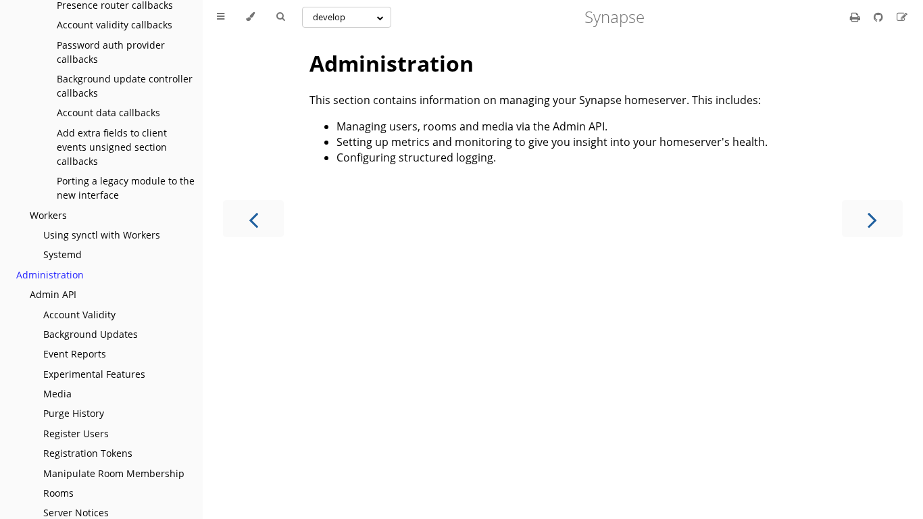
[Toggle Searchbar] (280, 17)
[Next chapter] (872, 218)
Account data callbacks (108, 112)
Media (57, 393)
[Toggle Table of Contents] (220, 17)
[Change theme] (250, 17)
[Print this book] (856, 16)
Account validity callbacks (114, 24)
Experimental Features (94, 374)
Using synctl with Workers (101, 234)
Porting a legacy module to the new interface (126, 187)
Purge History (73, 413)
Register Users (76, 433)
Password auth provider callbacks (111, 52)
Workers (48, 215)
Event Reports (74, 353)
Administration (50, 274)
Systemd (62, 254)
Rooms (58, 493)
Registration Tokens (87, 453)
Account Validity (79, 314)
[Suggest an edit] (902, 16)
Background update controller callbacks (125, 85)
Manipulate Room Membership (113, 473)
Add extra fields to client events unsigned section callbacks (112, 147)
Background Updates (90, 334)
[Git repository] (879, 16)
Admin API (53, 294)
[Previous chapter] (253, 218)
